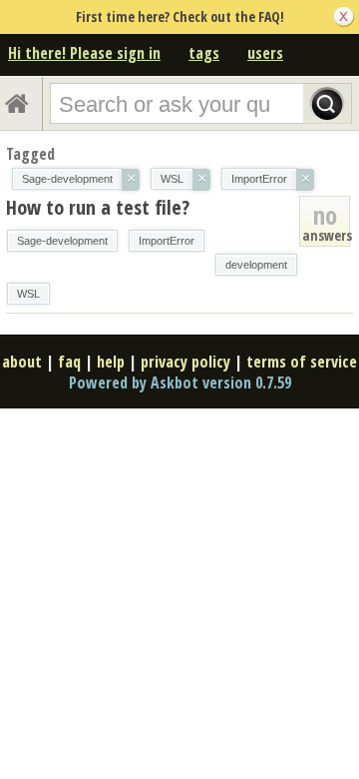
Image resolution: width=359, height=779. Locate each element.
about (22, 362)
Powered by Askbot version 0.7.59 (180, 382)
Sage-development (62, 241)
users (265, 53)
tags (203, 53)
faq (69, 362)
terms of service (301, 362)
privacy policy (185, 362)
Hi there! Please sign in (84, 53)
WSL (28, 294)
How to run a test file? (97, 207)
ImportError (166, 241)
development (256, 265)
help (111, 362)
